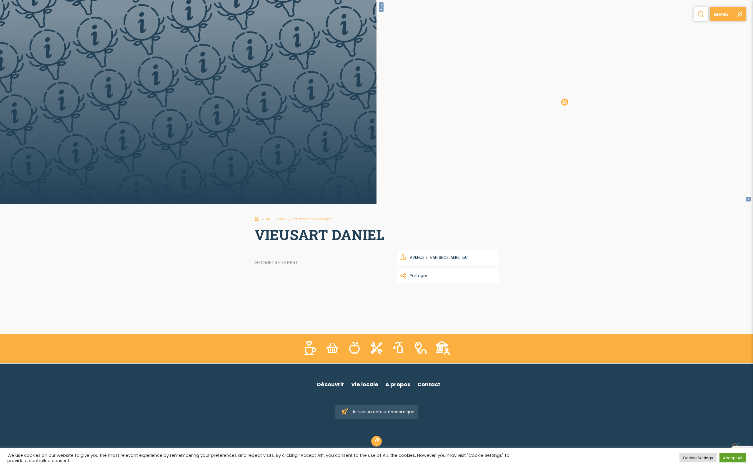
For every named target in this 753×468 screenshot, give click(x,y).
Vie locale (364, 384)
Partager (418, 276)
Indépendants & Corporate (312, 219)
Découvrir (330, 384)
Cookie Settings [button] (698, 458)
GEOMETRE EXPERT (275, 219)
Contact (428, 384)
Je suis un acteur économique (383, 412)
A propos (397, 384)
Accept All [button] (732, 458)
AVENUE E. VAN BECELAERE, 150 (439, 257)
